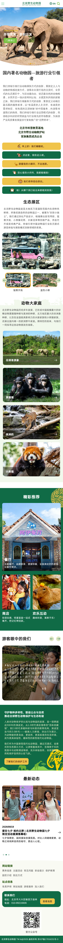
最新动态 (31, 778)
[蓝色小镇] (31, 234)
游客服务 (28, 886)
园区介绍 (7, 875)
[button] (28, 63)
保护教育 (50, 870)
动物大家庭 (10, 41)
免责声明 (7, 886)
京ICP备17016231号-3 (48, 939)
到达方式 (17, 875)
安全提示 (39, 870)
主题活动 (17, 870)
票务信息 (7, 870)
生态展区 (31, 202)
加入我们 (39, 886)
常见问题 (28, 870)
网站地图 (17, 886)
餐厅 (7, 560)
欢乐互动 (40, 613)
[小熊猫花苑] (45, 280)
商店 (5, 613)
